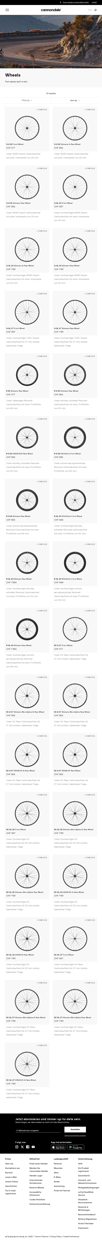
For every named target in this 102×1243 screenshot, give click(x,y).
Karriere (9, 1172)
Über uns (9, 1163)
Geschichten (11, 1186)
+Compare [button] (42, 109)
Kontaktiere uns (12, 1168)
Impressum (83, 1228)
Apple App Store (58, 1147)
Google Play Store (75, 1147)
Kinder (57, 1181)
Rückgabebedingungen (88, 1187)
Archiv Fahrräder (86, 1223)
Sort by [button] (73, 100)
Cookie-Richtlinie (37, 1199)
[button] (27, 100)
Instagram (16, 1146)
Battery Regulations (87, 1219)
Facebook (27, 1146)
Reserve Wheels (36, 1187)
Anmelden (75, 1129)
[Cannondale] (51, 10)
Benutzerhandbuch (87, 1214)
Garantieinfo (84, 1175)
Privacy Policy (55, 1237)
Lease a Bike (11, 1177)
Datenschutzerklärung (39, 1204)
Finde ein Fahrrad (62, 1190)
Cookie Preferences (71, 1237)
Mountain (58, 1168)
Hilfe (80, 1163)
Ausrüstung (59, 1186)
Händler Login (35, 1175)
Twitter (22, 1146)
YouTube (33, 1146)
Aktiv (56, 1172)
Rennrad (58, 1163)
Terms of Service (41, 1237)
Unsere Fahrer (11, 1181)
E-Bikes (57, 1177)
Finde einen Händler (38, 1163)
